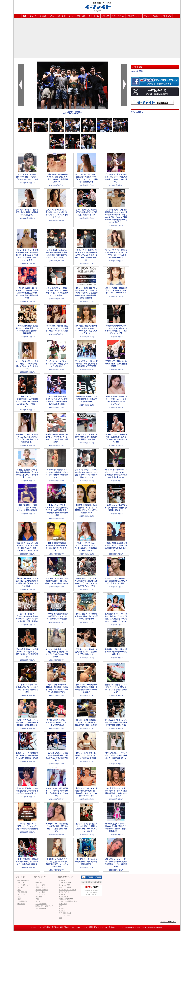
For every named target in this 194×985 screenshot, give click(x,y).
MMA (52, 16)
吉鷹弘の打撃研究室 (66, 899)
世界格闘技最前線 (65, 913)
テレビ (146, 16)
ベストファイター (134, 16)
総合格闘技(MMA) (23, 880)
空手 (19, 890)
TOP (24, 16)
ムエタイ (20, 887)
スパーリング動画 (65, 882)
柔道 (19, 896)
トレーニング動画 (65, 887)
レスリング (21, 894)
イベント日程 (166, 16)
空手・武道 (81, 16)
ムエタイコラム (64, 915)
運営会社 (112, 927)
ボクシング (61, 16)
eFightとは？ (36, 927)
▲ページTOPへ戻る (168, 922)
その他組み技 (22, 901)
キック (71, 16)
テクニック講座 (64, 885)
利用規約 (55, 927)
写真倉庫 (62, 894)
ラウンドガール (118, 16)
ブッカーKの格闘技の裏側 (68, 901)
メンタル (62, 910)
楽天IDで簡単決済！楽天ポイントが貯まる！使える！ (91, 892)
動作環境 (46, 927)
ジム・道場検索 (41, 904)
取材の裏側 (63, 904)
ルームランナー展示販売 (91, 882)
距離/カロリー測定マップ (44, 906)
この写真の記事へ (72, 112)
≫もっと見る (137, 71)
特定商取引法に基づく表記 (70, 927)
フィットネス (94, 16)
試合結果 (43, 16)
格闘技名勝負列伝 (42, 890)
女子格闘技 (21, 904)
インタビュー (63, 896)
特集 (60, 918)
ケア (60, 906)
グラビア (105, 16)
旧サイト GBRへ (100, 927)
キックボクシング (23, 885)
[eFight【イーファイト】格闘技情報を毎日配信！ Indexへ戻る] (97, 7)
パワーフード (40, 894)
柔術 (19, 899)
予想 (37, 899)
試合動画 (62, 880)
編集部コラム (63, 908)
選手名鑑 (39, 896)
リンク (38, 901)
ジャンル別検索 (41, 908)
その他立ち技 (22, 892)
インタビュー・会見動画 (67, 890)
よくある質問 (87, 927)
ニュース (33, 16)
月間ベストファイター (43, 887)
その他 (155, 16)
